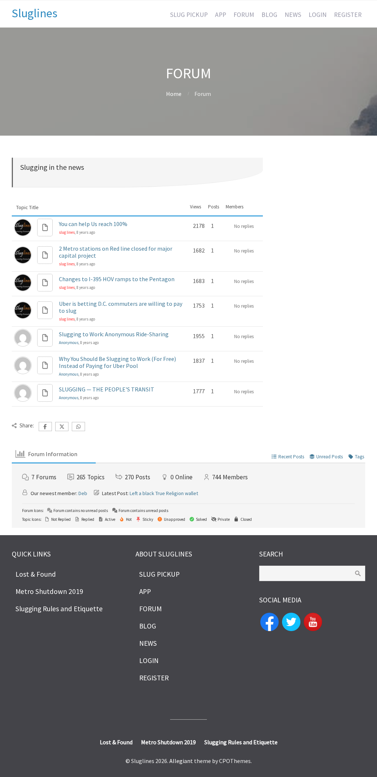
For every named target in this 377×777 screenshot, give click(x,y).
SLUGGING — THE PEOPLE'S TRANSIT (106, 389)
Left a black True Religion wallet (164, 493)
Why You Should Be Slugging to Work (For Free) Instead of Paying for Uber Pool (117, 362)
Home (174, 93)
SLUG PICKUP (189, 15)
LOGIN (318, 15)
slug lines (67, 232)
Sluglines (34, 13)
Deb (82, 493)
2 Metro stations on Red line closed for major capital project (115, 252)
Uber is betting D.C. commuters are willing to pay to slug (120, 307)
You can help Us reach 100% (93, 224)
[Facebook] (269, 621)
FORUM (243, 15)
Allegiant (181, 761)
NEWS (293, 15)
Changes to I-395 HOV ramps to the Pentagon (117, 279)
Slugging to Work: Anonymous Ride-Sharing (114, 334)
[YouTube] (313, 621)
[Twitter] (291, 621)
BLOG (269, 15)
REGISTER (348, 15)
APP (220, 15)
